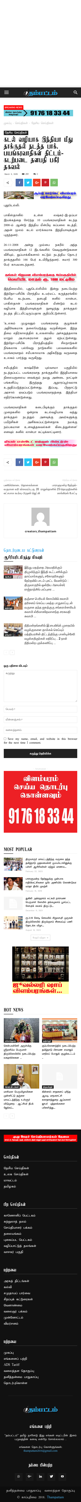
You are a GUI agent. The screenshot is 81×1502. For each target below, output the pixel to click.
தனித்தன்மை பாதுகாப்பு (21, 1377)
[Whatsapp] (18, 1477)
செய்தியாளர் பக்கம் (18, 1228)
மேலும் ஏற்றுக (39, 937)
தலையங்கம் (12, 1234)
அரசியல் (8, 576)
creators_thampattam (40, 531)
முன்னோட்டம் (13, 1318)
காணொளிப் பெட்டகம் (20, 1216)
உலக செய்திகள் (16, 1174)
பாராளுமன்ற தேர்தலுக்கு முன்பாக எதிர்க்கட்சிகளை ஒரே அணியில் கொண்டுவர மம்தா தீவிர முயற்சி (51, 882)
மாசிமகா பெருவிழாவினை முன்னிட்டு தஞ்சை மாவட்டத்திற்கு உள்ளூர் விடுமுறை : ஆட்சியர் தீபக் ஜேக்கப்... (19, 1099)
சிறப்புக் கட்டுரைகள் (18, 1299)
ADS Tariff (11, 1365)
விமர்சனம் (11, 1324)
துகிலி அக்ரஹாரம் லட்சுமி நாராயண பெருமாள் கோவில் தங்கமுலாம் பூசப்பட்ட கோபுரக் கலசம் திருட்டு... (48, 902)
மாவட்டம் (10, 1180)
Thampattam (55, 1497)
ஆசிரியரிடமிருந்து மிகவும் (23, 557)
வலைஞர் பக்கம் (16, 1312)
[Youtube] (62, 1477)
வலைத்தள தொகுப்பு (19, 1371)
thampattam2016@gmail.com (40, 1451)
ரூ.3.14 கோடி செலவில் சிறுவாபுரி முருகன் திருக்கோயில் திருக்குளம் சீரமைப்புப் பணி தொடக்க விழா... (49, 921)
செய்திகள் (21, 123)
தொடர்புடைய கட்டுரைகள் (24, 550)
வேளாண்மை (13, 1305)
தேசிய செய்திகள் (42, 123)
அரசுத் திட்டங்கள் (12, 1087)
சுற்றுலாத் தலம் (15, 1222)
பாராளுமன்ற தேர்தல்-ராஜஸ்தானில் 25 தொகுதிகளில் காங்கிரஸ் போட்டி (59, 489)
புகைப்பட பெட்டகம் (18, 1240)
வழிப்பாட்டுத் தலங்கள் (20, 1246)
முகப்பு (7, 123)
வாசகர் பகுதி (13, 1252)
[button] (75, 92)
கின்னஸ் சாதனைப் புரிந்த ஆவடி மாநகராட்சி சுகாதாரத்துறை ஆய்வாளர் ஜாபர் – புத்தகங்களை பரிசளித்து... (56, 1099)
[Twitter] (51, 1477)
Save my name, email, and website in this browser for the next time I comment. (40, 741)
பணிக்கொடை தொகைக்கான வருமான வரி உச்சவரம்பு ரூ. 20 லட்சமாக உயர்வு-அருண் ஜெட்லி (22, 489)
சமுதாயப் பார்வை (17, 1293)
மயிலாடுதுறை (10, 1041)
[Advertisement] (40, 43)
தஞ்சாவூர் (9, 608)
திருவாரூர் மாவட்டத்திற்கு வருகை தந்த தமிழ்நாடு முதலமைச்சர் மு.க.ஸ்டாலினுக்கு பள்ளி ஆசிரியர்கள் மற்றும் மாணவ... (49, 863)
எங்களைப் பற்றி (15, 1359)
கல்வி (8, 1287)
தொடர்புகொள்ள (15, 1383)
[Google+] (29, 1477)
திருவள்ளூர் (48, 1087)
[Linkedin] (40, 1477)
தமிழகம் (8, 634)
